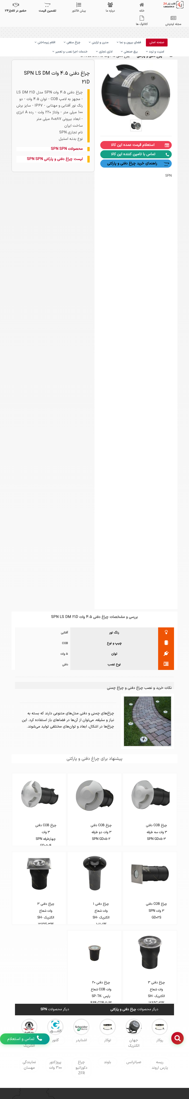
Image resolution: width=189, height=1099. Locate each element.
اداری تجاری (105, 51)
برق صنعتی (130, 51)
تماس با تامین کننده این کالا (133, 154)
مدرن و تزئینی (99, 42)
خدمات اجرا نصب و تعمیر (71, 51)
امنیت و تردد (156, 51)
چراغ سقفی (73, 42)
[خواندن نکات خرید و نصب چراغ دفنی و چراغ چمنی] (147, 721)
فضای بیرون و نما (130, 42)
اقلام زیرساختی (46, 42)
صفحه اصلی (156, 42)
